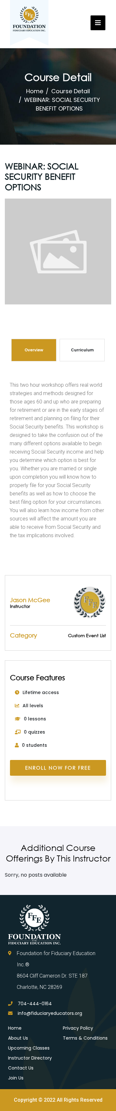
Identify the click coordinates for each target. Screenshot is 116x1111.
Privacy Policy (78, 1028)
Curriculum (82, 350)
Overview (33, 350)
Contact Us (21, 1068)
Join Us (16, 1078)
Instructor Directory (30, 1058)
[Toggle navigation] (98, 23)
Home (34, 91)
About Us (18, 1038)
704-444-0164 (35, 1003)
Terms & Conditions (85, 1038)
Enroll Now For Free (58, 767)
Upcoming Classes (29, 1048)
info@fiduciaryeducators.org (50, 1013)
